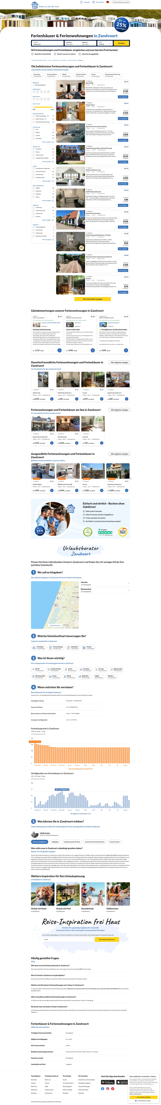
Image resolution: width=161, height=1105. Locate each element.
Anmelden (87, 2)
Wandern (45, 194)
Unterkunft (45, 213)
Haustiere (45, 149)
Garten (45, 135)
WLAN (45, 132)
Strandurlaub (45, 174)
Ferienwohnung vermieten (121, 2)
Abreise (84, 42)
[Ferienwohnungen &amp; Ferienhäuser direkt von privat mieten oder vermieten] (45, 6)
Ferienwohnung (45, 210)
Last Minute (45, 230)
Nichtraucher (45, 155)
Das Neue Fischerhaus (93, 213)
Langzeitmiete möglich (45, 158)
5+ (48, 91)
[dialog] (143, 1088)
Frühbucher (45, 233)
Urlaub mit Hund (45, 171)
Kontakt (65, 1093)
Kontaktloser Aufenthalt (45, 168)
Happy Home (90, 105)
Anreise (69, 42)
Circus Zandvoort (65, 867)
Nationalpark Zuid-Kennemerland (50, 861)
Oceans (88, 278)
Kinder (45, 152)
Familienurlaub (45, 177)
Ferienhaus (45, 207)
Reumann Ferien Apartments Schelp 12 (99, 257)
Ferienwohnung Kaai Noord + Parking (98, 235)
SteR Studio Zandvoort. (93, 192)
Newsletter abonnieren (107, 939)
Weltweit (34, 1090)
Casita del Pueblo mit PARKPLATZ (110, 988)
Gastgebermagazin (84, 1083)
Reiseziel (36, 42)
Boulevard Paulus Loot (93, 170)
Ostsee (33, 1083)
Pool (45, 129)
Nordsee (34, 1080)
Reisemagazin (67, 1086)
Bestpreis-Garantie (45, 236)
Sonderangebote (45, 227)
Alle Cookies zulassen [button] (143, 1097)
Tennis (45, 197)
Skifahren (45, 191)
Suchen (121, 43)
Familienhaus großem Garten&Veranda (99, 148)
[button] (144, 1101)
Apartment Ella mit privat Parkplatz (86, 988)
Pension (45, 216)
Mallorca (34, 1086)
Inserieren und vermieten (86, 1080)
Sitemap (33, 1093)
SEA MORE (89, 83)
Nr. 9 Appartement (69, 988)
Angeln (45, 188)
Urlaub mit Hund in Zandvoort (67, 863)
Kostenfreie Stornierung (45, 122)
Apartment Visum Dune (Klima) (96, 126)
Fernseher (45, 138)
